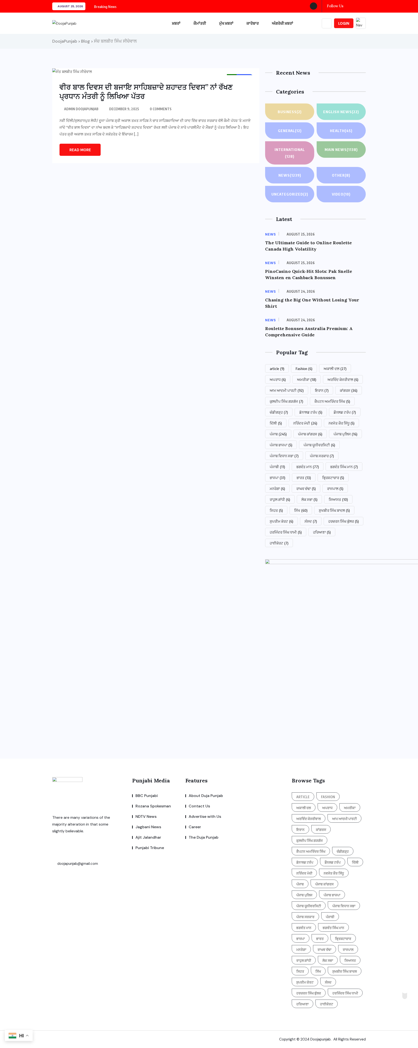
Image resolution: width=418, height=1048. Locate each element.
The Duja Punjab (203, 837)
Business (290, 112)
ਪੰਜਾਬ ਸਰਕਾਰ (322, 456)
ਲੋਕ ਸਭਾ (309, 499)
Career (195, 826)
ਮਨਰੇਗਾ (277, 488)
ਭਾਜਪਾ (277, 477)
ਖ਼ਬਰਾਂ (176, 23)
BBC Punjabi (146, 795)
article (277, 368)
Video (341, 194)
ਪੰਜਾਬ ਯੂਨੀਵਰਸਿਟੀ (319, 445)
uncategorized (289, 194)
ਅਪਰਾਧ (278, 379)
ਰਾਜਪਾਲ (335, 488)
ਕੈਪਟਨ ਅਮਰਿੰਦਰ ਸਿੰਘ (332, 401)
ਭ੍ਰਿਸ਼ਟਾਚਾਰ (333, 477)
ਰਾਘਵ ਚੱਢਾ (306, 488)
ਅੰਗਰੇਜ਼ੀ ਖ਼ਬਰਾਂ (282, 23)
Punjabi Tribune (149, 847)
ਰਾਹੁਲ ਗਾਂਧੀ (280, 499)
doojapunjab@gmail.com (77, 863)
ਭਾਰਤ (304, 477)
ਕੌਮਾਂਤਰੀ (200, 23)
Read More (80, 150)
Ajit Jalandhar (148, 837)
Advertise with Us (205, 816)
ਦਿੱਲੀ (276, 423)
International (290, 152)
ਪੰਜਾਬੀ (277, 467)
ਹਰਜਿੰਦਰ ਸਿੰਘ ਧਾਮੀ (286, 532)
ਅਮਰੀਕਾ (306, 379)
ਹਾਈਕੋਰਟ (279, 543)
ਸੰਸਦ (311, 521)
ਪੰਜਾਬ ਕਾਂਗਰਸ (310, 434)
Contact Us (199, 806)
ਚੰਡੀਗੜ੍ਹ (279, 412)
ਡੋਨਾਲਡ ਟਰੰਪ (310, 412)
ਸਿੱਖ (300, 510)
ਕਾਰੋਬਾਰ (252, 23)
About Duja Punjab (206, 795)
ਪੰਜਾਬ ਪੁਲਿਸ (345, 434)
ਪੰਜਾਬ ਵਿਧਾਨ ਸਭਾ (284, 456)
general (290, 130)
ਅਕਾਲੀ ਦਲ (335, 368)
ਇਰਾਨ (321, 390)
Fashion (304, 368)
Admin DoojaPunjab (81, 109)
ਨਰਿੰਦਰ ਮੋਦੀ (305, 423)
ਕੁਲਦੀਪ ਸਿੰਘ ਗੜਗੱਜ (286, 401)
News (289, 175)
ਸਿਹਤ (276, 510)
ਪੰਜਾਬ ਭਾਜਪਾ (281, 445)
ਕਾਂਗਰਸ (348, 390)
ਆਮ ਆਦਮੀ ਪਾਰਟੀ (287, 390)
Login (343, 23)
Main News (341, 149)
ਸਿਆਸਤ (338, 499)
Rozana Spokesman (153, 806)
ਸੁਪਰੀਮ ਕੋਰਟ (281, 521)
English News (341, 112)
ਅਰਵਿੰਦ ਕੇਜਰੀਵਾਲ (343, 379)
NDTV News (146, 816)
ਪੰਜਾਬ (278, 434)
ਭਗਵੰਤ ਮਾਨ (307, 467)
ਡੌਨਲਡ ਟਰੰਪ (345, 412)
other (341, 175)
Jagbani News (148, 826)
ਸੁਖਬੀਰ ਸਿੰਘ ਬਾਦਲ (334, 510)
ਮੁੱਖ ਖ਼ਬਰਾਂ (226, 23)
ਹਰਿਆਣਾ (322, 532)
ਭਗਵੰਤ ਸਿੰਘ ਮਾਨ (344, 467)
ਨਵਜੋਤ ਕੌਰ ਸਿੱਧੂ (341, 423)
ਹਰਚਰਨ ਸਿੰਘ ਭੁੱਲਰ (343, 521)
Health (341, 130)
